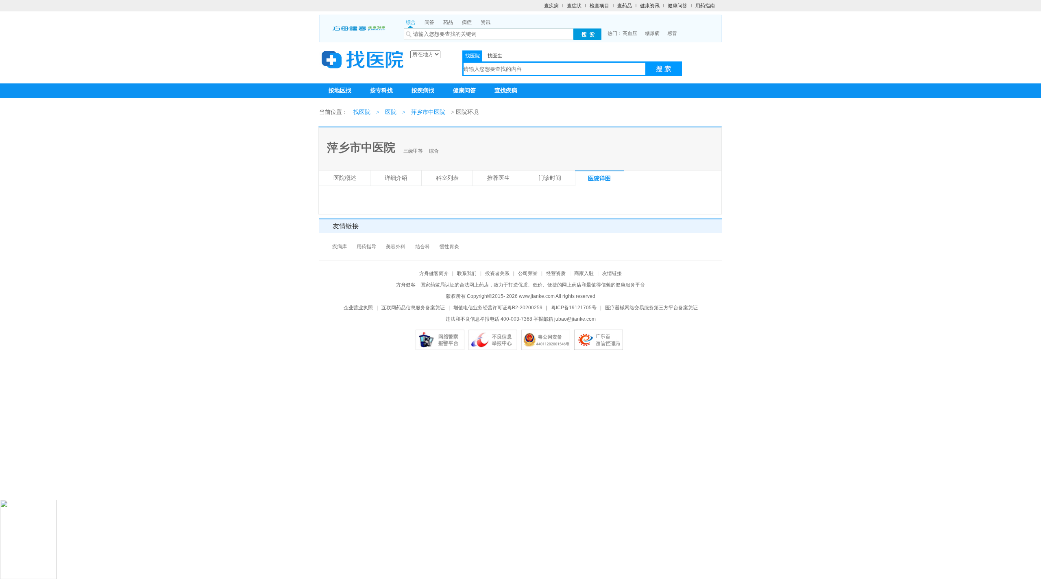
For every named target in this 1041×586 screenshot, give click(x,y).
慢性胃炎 (449, 246)
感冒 (672, 33)
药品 (448, 22)
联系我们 (467, 273)
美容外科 (395, 246)
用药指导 (366, 246)
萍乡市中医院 (428, 112)
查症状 (574, 6)
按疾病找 (423, 90)
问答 (429, 22)
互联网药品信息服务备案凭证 (413, 307)
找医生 (495, 56)
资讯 (485, 22)
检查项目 (599, 6)
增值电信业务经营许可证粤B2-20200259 (497, 307)
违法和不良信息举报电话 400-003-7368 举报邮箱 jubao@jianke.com (521, 319)
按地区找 (340, 90)
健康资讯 (650, 6)
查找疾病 (505, 90)
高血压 (630, 33)
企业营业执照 (358, 307)
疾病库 (339, 246)
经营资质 (556, 273)
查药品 (624, 6)
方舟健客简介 (434, 273)
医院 (390, 112)
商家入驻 (584, 273)
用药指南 (705, 6)
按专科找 (381, 90)
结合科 (422, 246)
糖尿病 (652, 33)
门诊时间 (549, 178)
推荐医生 (498, 178)
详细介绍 (396, 178)
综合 (411, 22)
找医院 (472, 56)
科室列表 (447, 178)
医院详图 (599, 178)
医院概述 (344, 178)
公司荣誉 (528, 273)
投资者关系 (497, 273)
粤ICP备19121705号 (574, 307)
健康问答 (677, 6)
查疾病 (551, 6)
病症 (467, 22)
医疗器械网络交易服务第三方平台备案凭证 (651, 307)
